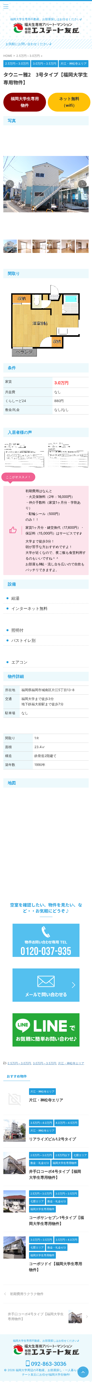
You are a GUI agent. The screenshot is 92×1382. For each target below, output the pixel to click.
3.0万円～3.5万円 (44, 1063)
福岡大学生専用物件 (25, 102)
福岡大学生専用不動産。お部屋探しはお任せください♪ (46, 1340)
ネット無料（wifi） (69, 102)
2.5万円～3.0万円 (19, 1063)
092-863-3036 (48, 1364)
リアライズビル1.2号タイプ (52, 1139)
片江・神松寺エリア (71, 1063)
